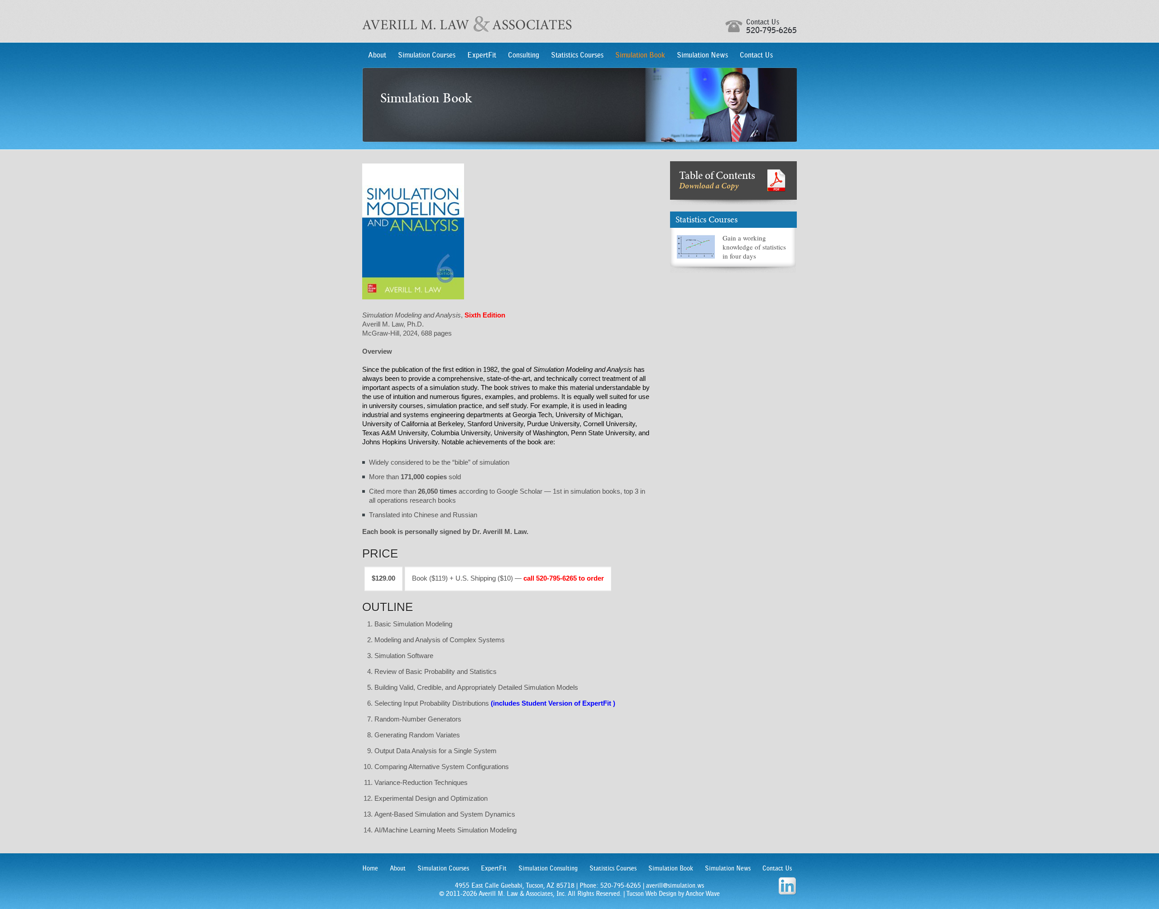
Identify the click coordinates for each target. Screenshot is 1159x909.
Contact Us (756, 55)
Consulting (523, 55)
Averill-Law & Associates (467, 24)
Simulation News (702, 55)
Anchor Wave (702, 894)
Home (370, 868)
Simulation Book (640, 55)
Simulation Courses (426, 55)
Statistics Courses (577, 55)
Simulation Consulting (548, 868)
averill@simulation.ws (675, 885)
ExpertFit (481, 55)
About (377, 55)
